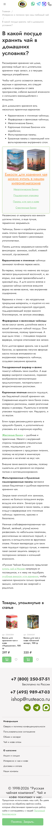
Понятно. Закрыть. (23, 822)
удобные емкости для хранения (20, 576)
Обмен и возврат (12, 736)
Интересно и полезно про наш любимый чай (25, 14)
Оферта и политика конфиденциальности (24, 726)
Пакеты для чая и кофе (26, 201)
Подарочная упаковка (26, 195)
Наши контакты (10, 771)
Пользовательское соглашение (19, 731)
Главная (6, 11)
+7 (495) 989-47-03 (30, 692)
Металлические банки (26, 189)
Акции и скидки (11, 755)
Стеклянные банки (26, 208)
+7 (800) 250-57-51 (30, 679)
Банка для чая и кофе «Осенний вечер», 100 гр (32, 640)
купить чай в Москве (13, 569)
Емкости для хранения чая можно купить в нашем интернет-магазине (26, 179)
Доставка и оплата (12, 766)
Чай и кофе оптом (12, 742)
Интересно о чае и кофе (15, 760)
